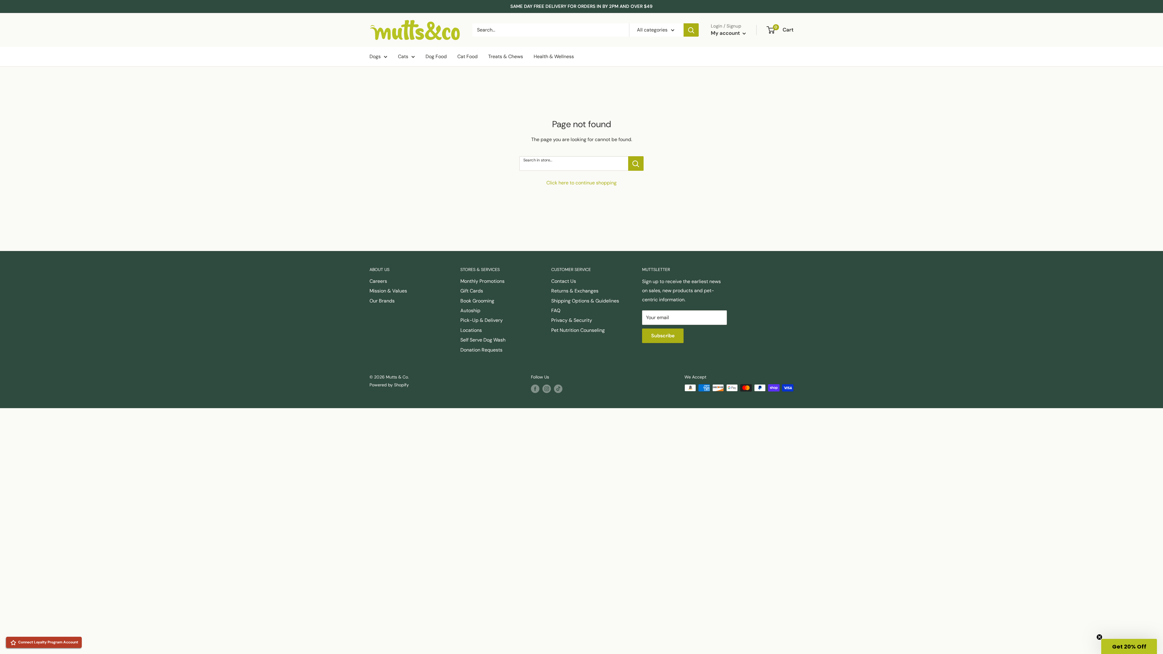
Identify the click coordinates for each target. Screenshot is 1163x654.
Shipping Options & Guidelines (585, 301)
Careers (378, 281)
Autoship (470, 310)
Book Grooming (477, 301)
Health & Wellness (554, 56)
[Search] (691, 30)
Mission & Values (388, 291)
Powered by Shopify (389, 385)
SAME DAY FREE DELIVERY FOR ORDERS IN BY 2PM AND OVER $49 (581, 6)
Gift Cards (471, 291)
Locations (471, 330)
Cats (403, 56)
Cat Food (467, 56)
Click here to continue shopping (581, 183)
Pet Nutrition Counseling (578, 330)
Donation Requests (481, 350)
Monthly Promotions (482, 281)
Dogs (375, 56)
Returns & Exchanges (574, 291)
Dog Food (436, 56)
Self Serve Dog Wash (482, 340)
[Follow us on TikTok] (558, 388)
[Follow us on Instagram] (546, 388)
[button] (1129, 646)
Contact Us (563, 281)
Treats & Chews (505, 56)
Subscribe (662, 335)
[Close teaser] (1099, 637)
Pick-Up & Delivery (481, 320)
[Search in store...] (636, 163)
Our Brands (382, 301)
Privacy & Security (571, 320)
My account (726, 33)
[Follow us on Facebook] (535, 388)
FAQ (555, 310)
